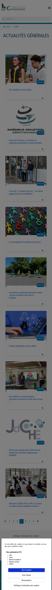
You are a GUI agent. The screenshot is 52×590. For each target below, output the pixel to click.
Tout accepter (26, 570)
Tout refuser (26, 575)
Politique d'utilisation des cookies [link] (26, 586)
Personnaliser (26, 581)
